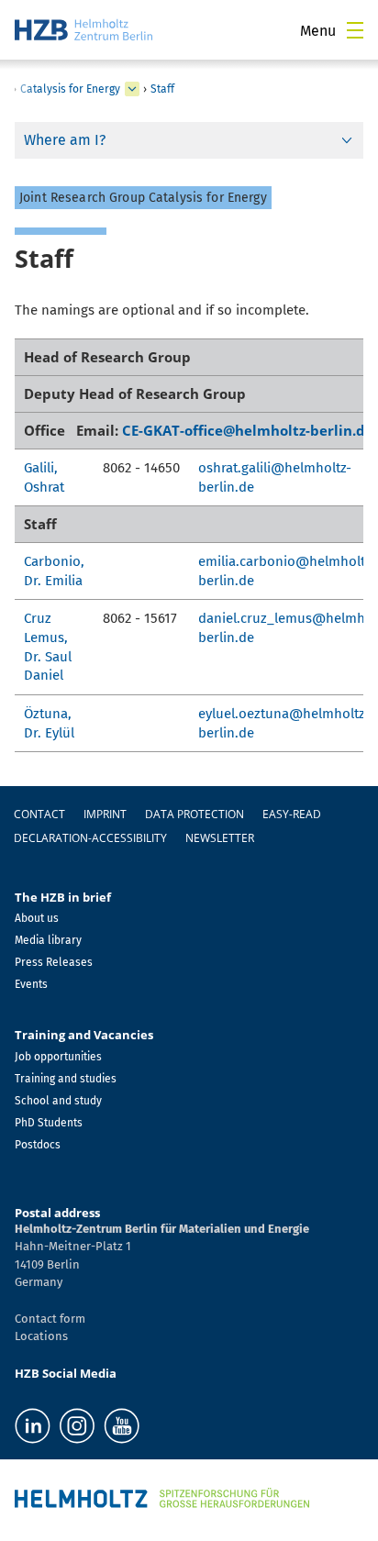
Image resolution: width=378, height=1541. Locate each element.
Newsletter (219, 838)
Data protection (194, 814)
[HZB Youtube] (121, 1426)
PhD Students (49, 1122)
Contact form (50, 1318)
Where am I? (65, 140)
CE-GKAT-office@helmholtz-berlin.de (247, 430)
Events (31, 984)
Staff (162, 89)
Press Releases (54, 962)
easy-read (291, 814)
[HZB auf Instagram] (77, 1426)
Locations (41, 1336)
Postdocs (38, 1144)
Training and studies (66, 1078)
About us (37, 918)
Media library (48, 940)
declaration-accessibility (90, 838)
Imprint (105, 814)
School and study (58, 1100)
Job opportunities (58, 1056)
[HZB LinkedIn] (32, 1426)
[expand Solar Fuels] (132, 89)
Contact (39, 814)
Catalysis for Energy (70, 89)
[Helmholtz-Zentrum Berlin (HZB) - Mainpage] (83, 30)
